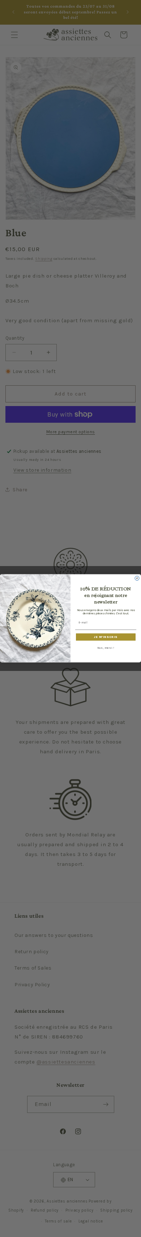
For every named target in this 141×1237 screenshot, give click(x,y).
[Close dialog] (137, 578)
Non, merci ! (105, 648)
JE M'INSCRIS (106, 637)
